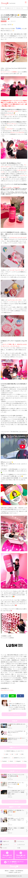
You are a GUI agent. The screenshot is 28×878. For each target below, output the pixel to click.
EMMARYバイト (7, 757)
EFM (22, 754)
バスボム (15, 187)
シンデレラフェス (21, 844)
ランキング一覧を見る (14, 801)
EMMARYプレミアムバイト (19, 757)
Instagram (18, 761)
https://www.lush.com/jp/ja (7, 690)
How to (11, 761)
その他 (18, 847)
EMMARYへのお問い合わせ (15, 872)
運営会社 (7, 870)
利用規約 (12, 870)
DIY (17, 754)
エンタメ (5, 847)
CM (12, 754)
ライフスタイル (3, 21)
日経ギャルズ (6, 841)
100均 (7, 754)
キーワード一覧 (14, 765)
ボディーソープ (6, 187)
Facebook (4, 761)
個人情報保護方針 (19, 870)
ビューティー (6, 844)
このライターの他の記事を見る (14, 714)
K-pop (25, 761)
